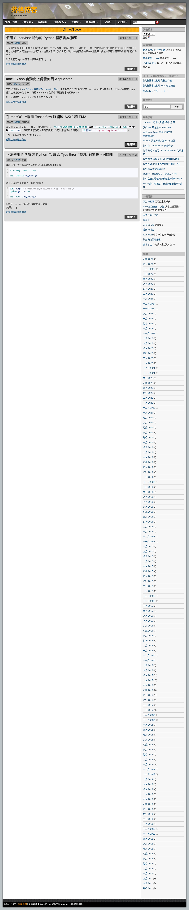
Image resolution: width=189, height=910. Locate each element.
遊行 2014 (148, 754)
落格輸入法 (148, 224)
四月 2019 (148, 467)
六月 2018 (148, 507)
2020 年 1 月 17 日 (128, 154)
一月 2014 (148, 764)
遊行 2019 (148, 472)
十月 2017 (148, 546)
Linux (24, 43)
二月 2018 (148, 526)
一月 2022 (148, 363)
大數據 (75, 22)
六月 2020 (148, 422)
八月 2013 (148, 789)
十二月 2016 (149, 596)
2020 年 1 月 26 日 (128, 38)
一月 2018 (148, 531)
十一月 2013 (149, 774)
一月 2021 (148, 403)
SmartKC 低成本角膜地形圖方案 (159, 122)
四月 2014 (148, 749)
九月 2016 (148, 611)
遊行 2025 (148, 289)
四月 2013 (148, 809)
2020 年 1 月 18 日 (128, 79)
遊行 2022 (148, 353)
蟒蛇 (24, 159)
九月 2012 (148, 839)
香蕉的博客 (148, 229)
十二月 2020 (149, 407)
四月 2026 (148, 264)
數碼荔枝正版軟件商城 (154, 50)
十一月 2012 (149, 834)
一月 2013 (148, 824)
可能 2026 (148, 259)
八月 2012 (148, 843)
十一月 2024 (149, 308)
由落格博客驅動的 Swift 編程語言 (158, 85)
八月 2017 (148, 556)
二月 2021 (148, 398)
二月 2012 (148, 868)
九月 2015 (148, 670)
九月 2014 (148, 730)
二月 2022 (148, 358)
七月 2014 (148, 734)
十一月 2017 (149, 541)
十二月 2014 (149, 715)
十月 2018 (148, 487)
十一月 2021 (149, 373)
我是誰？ (123, 22)
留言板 (107, 22)
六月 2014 (148, 739)
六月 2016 (148, 625)
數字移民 (147, 244)
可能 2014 (148, 744)
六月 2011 (148, 883)
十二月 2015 (149, 655)
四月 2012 (148, 858)
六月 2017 (148, 566)
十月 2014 (148, 725)
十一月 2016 (149, 601)
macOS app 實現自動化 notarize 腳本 (40, 89)
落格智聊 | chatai (151, 58)
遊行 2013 (148, 814)
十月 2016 (148, 606)
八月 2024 (148, 313)
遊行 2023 (148, 323)
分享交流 (26, 22)
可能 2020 (148, 427)
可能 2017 (148, 571)
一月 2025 (148, 298)
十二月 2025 (149, 269)
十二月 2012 (149, 829)
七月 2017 (148, 561)
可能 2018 (148, 512)
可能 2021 (148, 383)
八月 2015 (148, 675)
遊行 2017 (148, 581)
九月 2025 (148, 279)
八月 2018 (148, 497)
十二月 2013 (149, 769)
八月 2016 (148, 616)
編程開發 (42, 22)
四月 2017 (148, 576)
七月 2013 (148, 794)
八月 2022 (148, 348)
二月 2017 (148, 586)
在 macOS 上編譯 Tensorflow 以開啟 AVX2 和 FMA (46, 117)
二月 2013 (148, 819)
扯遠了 (146, 219)
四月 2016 (148, 635)
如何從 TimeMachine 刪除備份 (158, 145)
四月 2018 (148, 516)
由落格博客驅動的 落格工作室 (157, 80)
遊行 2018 (148, 521)
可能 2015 (148, 690)
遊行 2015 (148, 700)
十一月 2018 (149, 482)
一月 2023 (148, 328)
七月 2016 (148, 621)
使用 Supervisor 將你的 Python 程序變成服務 (41, 38)
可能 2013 (148, 804)
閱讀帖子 (131, 69)
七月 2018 (148, 502)
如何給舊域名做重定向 (154, 168)
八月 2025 (148, 284)
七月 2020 (148, 417)
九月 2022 (148, 343)
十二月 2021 (149, 368)
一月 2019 (148, 477)
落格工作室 (11, 22)
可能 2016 (148, 630)
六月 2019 (148, 457)
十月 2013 (148, 779)
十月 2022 (148, 338)
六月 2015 (148, 685)
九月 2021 (148, 378)
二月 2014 (148, 759)
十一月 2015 (149, 660)
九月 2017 (148, 551)
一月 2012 (148, 873)
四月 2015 (148, 695)
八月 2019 (148, 447)
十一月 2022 (149, 333)
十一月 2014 (149, 720)
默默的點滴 (148, 201)
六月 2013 (148, 799)
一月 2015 (148, 710)
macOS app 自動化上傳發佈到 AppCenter (39, 79)
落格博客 (24, 9)
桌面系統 (91, 22)
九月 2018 (148, 492)
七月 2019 (148, 452)
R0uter (16, 43)
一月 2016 (148, 650)
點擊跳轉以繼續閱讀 (16, 64)
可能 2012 (148, 853)
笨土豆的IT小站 (150, 215)
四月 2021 (148, 388)
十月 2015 (148, 665)
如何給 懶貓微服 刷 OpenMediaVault (161, 159)
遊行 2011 (148, 888)
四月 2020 (148, 432)
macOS (26, 84)
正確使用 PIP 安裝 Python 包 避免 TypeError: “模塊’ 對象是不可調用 (59, 154)
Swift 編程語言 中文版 (153, 206)
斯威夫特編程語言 (152, 239)
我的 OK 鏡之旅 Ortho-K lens (157, 127)
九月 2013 (148, 784)
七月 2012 (148, 848)
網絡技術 (59, 22)
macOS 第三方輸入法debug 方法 (159, 140)
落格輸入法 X (149, 63)
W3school (148, 234)
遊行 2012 (148, 863)
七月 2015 (148, 680)
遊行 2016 (148, 640)
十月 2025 (148, 274)
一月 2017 (148, 591)
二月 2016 (148, 645)
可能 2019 (148, 462)
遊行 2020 (148, 437)
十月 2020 (148, 412)
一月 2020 (148, 442)
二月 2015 (148, 705)
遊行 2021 (148, 393)
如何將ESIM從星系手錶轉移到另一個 (161, 164)
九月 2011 (148, 878)
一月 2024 (148, 318)
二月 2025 (148, 294)
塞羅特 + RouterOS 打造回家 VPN (160, 173)
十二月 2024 (149, 303)
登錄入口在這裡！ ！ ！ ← (155, 90)
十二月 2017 (149, 536)
